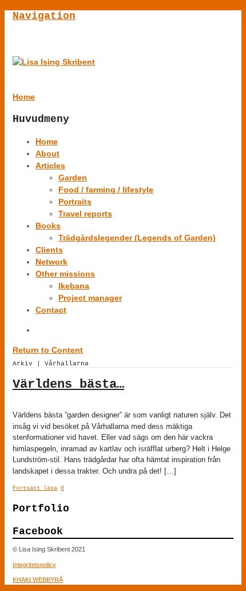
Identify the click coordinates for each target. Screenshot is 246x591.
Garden (72, 177)
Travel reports (85, 213)
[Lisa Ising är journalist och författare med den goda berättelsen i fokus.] (54, 61)
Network (51, 261)
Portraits (75, 201)
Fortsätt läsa (35, 488)
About (47, 153)
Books (48, 225)
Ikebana (73, 285)
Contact (50, 309)
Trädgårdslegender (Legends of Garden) (137, 237)
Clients (49, 249)
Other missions (65, 273)
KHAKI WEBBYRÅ (38, 579)
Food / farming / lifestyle (105, 189)
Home (46, 141)
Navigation (44, 16)
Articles (50, 165)
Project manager (90, 297)
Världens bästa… (68, 384)
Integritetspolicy (34, 564)
